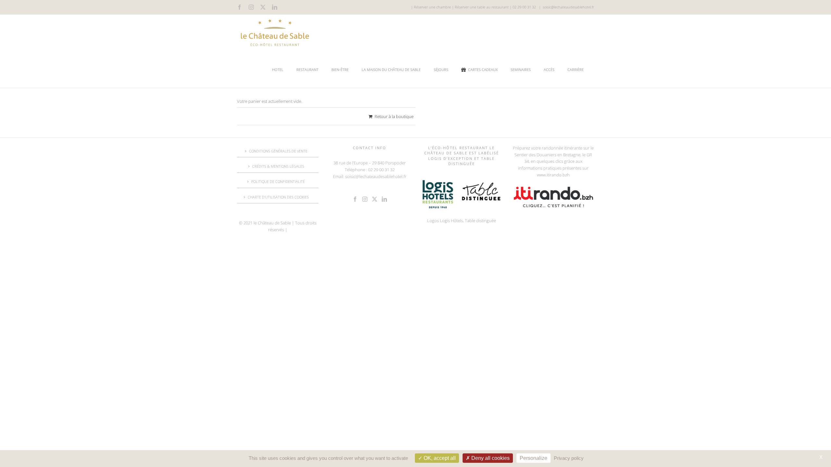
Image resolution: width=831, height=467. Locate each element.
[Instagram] (364, 199)
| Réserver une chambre (431, 7)
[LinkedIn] (384, 199)
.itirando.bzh (558, 175)
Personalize (533, 458)
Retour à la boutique (394, 116)
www (541, 175)
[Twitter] (374, 199)
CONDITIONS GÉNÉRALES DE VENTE (278, 151)
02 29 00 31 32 (524, 7)
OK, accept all (439, 458)
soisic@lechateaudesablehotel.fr (568, 7)
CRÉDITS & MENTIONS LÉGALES (278, 166)
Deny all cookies (490, 458)
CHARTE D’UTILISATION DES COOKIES (278, 197)
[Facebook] (355, 199)
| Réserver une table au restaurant (480, 7)
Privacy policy (569, 458)
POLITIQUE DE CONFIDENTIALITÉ (278, 181)
